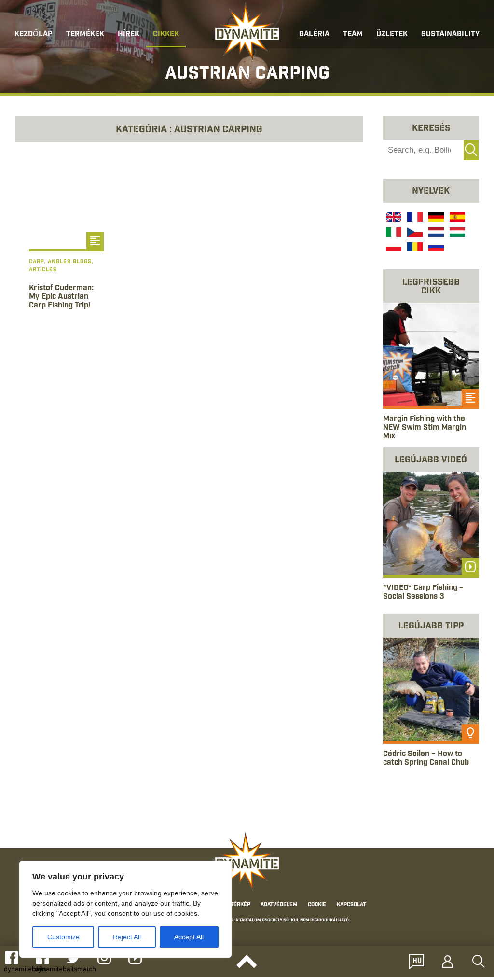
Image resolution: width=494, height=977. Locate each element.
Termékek (85, 34)
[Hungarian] (456, 233)
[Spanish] (456, 218)
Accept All (189, 937)
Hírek (128, 34)
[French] (414, 218)
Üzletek (392, 34)
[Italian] (392, 233)
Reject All (127, 937)
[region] (125, 909)
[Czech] (414, 233)
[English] (392, 218)
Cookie (317, 905)
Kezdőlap (33, 34)
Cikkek (166, 34)
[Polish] (392, 248)
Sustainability (450, 34)
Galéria (314, 34)
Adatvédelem (279, 905)
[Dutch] (435, 233)
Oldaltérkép (232, 905)
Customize (63, 937)
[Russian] (435, 248)
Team (353, 34)
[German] (435, 218)
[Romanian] (414, 248)
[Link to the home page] (247, 32)
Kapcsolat (351, 905)
